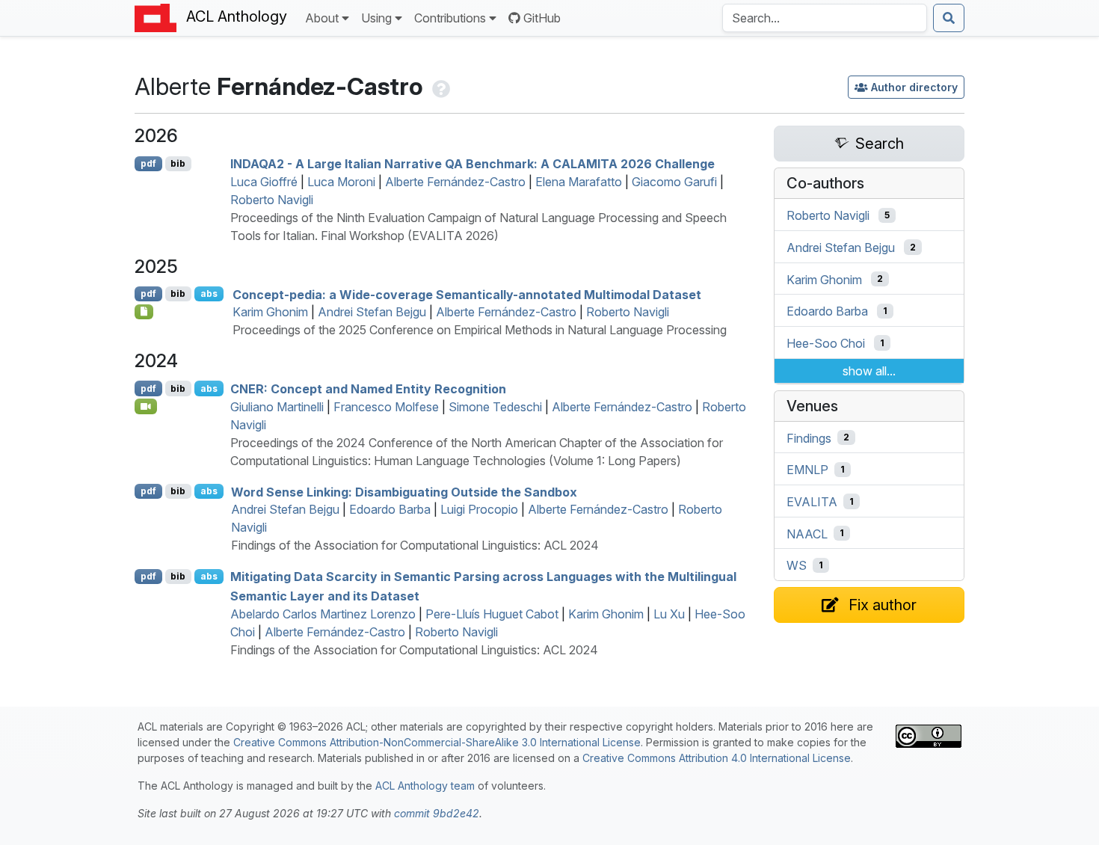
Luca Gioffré (264, 181)
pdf (148, 163)
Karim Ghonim (270, 311)
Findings (808, 437)
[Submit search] (948, 18)
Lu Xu (669, 613)
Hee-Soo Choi (825, 343)
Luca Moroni (341, 181)
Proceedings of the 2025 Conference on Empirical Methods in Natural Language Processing (480, 329)
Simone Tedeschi (495, 406)
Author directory (914, 87)
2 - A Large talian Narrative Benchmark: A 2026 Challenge (472, 163)
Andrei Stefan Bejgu (372, 311)
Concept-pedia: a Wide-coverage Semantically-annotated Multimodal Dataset (467, 293)
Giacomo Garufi (674, 181)
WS (796, 565)
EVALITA (811, 501)
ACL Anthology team (425, 785)
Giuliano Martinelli (277, 406)
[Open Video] (146, 406)
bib (177, 163)
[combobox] (824, 18)
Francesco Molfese (386, 406)
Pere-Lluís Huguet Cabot (491, 613)
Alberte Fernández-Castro (455, 181)
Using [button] (376, 17)
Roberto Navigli (271, 199)
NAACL (807, 533)
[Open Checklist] (144, 311)
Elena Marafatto (578, 181)
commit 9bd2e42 (436, 813)
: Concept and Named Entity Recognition (368, 388)
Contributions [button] (450, 17)
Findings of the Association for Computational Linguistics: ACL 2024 (415, 545)
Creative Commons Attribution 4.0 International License (716, 758)
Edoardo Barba (390, 509)
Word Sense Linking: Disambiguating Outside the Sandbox (404, 491)
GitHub (542, 17)
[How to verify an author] (439, 86)
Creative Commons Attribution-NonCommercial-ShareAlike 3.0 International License (437, 742)
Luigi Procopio (479, 509)
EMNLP (807, 469)
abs (209, 293)
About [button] (322, 17)
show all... (869, 370)
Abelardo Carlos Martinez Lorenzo (323, 613)
